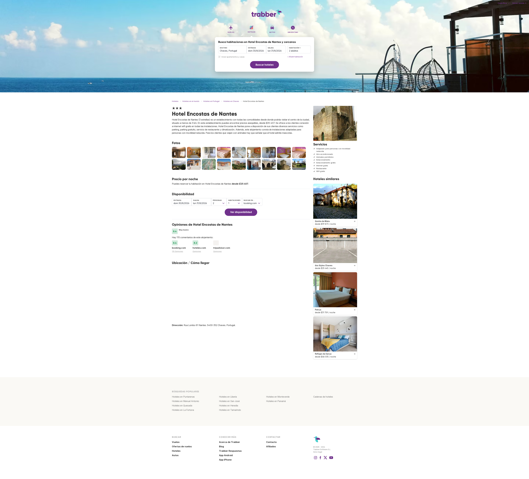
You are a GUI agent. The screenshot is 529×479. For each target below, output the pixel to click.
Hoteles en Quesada (182, 405)
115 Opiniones (177, 251)
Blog (221, 446)
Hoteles (176, 451)
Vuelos (176, 442)
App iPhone (225, 459)
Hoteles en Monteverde (278, 396)
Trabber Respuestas (230, 451)
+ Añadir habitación (295, 57)
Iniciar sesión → (519, 3)
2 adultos (293, 50)
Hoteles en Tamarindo (230, 410)
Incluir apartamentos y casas (233, 57)
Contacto (271, 442)
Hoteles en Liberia (228, 396)
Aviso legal (317, 452)
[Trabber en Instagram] (315, 459)
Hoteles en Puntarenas (183, 396)
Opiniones (197, 251)
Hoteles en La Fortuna (183, 410)
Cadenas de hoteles (323, 396)
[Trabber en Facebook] (320, 459)
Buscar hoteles (265, 64)
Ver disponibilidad (241, 212)
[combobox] (232, 49)
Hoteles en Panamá (276, 401)
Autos (175, 455)
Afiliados (271, 446)
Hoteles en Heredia (228, 405)
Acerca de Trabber (229, 442)
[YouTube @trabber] (330, 459)
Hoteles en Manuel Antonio (185, 401)
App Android (226, 455)
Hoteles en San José (229, 401)
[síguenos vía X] (325, 459)
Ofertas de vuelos (182, 446)
